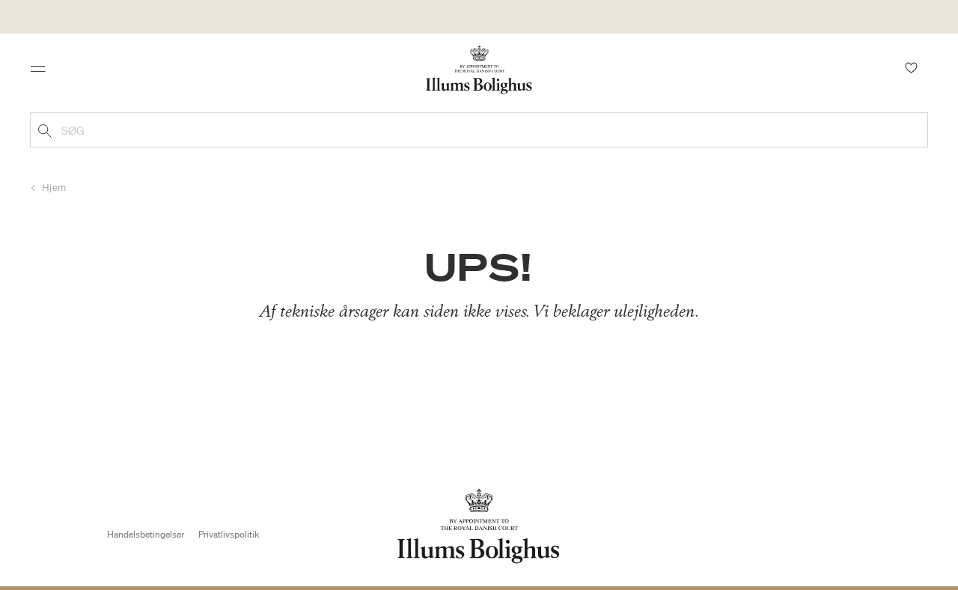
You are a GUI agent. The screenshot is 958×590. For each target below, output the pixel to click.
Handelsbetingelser (145, 534)
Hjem (54, 187)
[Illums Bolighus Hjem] (479, 68)
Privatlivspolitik (228, 534)
